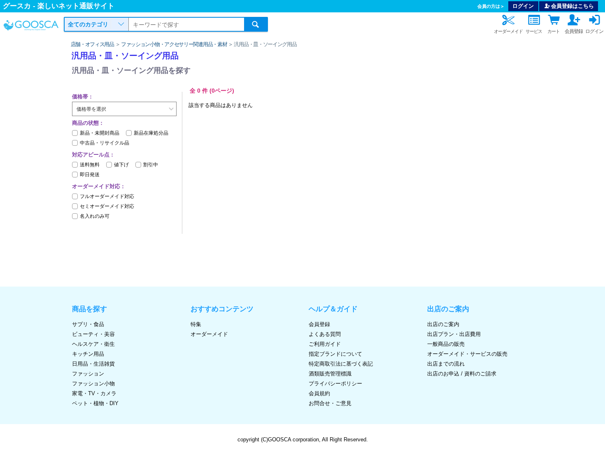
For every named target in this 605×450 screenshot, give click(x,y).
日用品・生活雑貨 (93, 364)
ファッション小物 (93, 383)
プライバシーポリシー (335, 383)
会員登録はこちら (572, 6)
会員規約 (319, 393)
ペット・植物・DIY (95, 403)
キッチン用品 (88, 354)
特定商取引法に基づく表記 (341, 364)
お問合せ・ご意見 (330, 403)
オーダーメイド (209, 334)
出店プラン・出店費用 (454, 334)
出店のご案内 (443, 324)
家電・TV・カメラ (94, 393)
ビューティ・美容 (93, 334)
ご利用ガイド (325, 344)
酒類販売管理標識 (330, 374)
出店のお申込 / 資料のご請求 (461, 374)
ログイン (523, 6)
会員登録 (319, 324)
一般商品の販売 (446, 344)
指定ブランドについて (335, 354)
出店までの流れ (446, 364)
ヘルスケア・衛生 (93, 344)
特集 (196, 324)
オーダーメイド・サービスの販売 (467, 354)
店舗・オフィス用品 (92, 44)
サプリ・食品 (88, 324)
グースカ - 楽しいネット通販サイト (58, 6)
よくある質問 (325, 334)
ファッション (88, 374)
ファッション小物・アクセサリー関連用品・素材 (174, 44)
